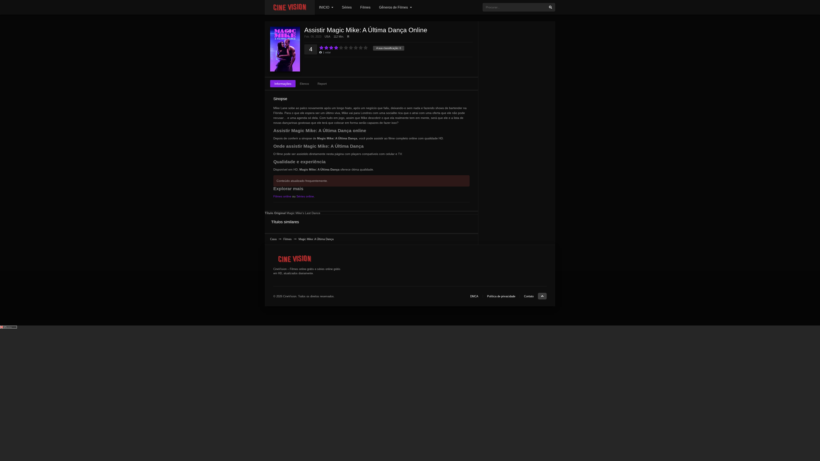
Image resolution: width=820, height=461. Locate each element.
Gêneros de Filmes (393, 7)
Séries (347, 7)
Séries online (305, 196)
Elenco (304, 83)
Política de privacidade (501, 296)
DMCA (474, 296)
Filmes (365, 7)
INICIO (324, 7)
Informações (282, 83)
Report (322, 83)
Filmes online (282, 196)
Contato (529, 296)
